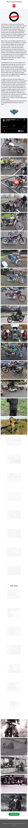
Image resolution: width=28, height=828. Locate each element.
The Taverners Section (14, 2)
